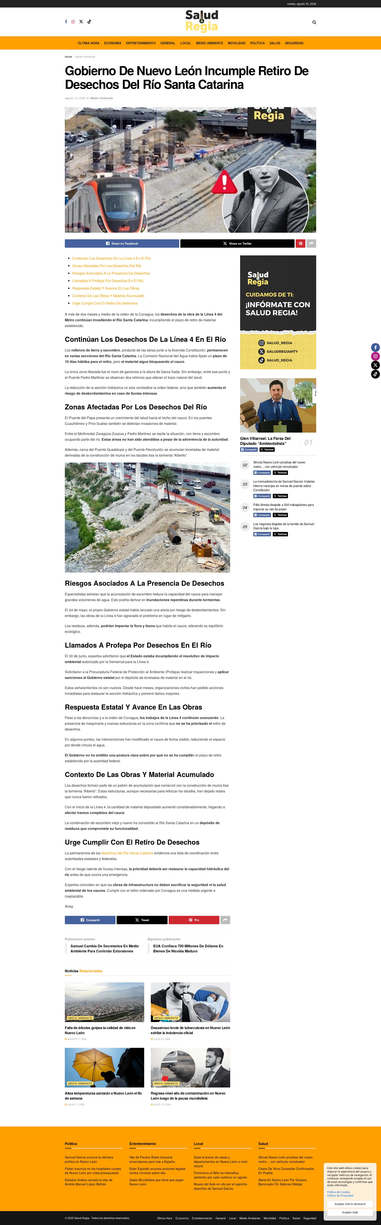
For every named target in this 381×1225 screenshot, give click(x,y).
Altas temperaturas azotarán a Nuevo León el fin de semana (103, 1095)
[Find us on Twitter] (81, 21)
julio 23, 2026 (161, 1039)
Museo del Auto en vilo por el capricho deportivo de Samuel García (220, 1186)
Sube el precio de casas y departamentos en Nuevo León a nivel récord (220, 1161)
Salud (275, 43)
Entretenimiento (141, 43)
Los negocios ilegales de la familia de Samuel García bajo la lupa (283, 526)
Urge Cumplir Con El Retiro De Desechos (105, 303)
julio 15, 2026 (161, 1104)
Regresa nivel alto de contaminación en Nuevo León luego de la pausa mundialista (188, 1095)
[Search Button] (314, 21)
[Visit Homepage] (201, 22)
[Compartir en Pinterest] (300, 243)
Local (185, 43)
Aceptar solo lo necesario (350, 1204)
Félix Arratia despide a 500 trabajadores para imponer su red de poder (283, 506)
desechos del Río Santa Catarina (127, 852)
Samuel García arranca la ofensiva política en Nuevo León (89, 1159)
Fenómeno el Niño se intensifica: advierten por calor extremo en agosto (220, 1175)
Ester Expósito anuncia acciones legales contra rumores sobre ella (157, 1170)
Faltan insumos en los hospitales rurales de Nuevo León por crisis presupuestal (93, 1170)
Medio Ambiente (209, 43)
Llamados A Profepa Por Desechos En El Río (107, 280)
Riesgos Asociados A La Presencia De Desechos (111, 273)
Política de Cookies (338, 1192)
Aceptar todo (350, 1212)
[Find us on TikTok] (89, 21)
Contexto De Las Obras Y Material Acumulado (108, 295)
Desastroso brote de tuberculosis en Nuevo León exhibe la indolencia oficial (190, 1030)
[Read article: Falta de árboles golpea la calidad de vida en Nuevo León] (104, 1002)
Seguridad (294, 43)
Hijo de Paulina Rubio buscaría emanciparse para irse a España (152, 1159)
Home (68, 56)
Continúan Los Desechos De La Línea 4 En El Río (111, 258)
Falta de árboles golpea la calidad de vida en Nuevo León (100, 1030)
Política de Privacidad (340, 1195)
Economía (112, 43)
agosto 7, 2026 (77, 1039)
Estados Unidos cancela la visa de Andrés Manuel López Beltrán (88, 1182)
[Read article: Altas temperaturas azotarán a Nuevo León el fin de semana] (104, 1067)
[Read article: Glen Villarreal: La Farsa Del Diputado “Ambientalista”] (278, 405)
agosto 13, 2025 (75, 98)
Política (257, 43)
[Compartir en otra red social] (311, 243)
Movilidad (236, 43)
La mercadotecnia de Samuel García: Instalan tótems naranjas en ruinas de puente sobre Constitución (284, 485)
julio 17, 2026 (75, 1104)
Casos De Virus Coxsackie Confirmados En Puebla (286, 1170)
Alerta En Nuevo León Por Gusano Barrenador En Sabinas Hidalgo (282, 1182)
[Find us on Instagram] (73, 21)
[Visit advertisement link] (278, 312)
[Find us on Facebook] (66, 21)
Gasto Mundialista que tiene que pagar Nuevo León (156, 1182)
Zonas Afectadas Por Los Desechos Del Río (106, 265)
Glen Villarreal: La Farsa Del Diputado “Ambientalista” (265, 440)
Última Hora (88, 43)
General (168, 43)
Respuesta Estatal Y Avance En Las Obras (105, 288)
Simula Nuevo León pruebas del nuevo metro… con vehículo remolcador (279, 464)
